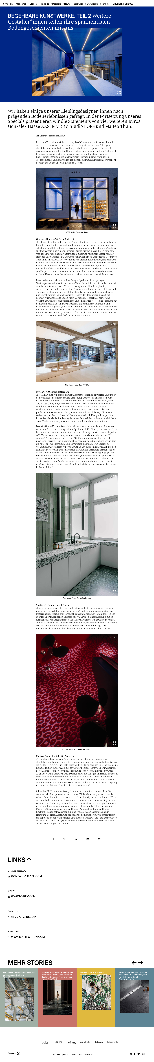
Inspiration (78, 4)
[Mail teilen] (100, 839)
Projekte (9, 4)
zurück (134, 962)
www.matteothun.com (28, 937)
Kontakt (57, 1055)
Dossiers (56, 4)
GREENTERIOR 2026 (123, 4)
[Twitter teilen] (64, 839)
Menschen (21, 4)
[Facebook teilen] (53, 839)
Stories (33, 4)
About (66, 1055)
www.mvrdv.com (23, 896)
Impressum (76, 1055)
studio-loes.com (23, 916)
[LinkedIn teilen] (87, 839)
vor (140, 962)
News (67, 4)
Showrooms (92, 4)
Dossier (78, 162)
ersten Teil (44, 142)
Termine (106, 4)
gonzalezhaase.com (26, 876)
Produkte (44, 4)
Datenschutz (91, 1055)
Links (16, 860)
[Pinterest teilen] (76, 839)
